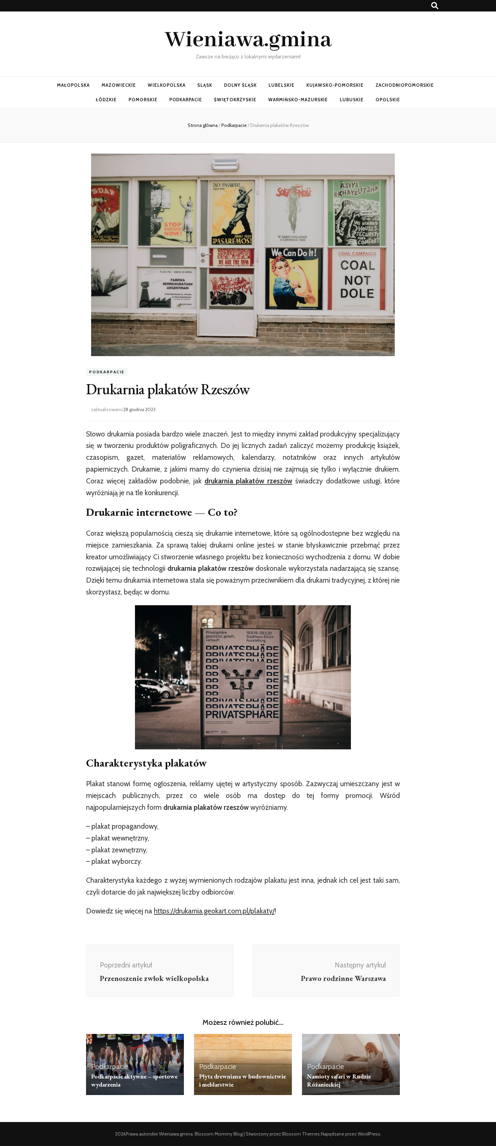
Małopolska (73, 85)
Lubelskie (282, 85)
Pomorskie (143, 99)
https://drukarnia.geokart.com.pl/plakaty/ (214, 911)
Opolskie (388, 99)
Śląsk (204, 85)
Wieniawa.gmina (248, 40)
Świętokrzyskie (235, 99)
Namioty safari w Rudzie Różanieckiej (339, 1080)
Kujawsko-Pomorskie (335, 85)
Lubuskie (352, 99)
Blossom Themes (301, 1134)
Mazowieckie (119, 85)
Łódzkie (106, 99)
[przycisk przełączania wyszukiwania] (434, 5)
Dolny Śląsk (240, 85)
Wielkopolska (167, 85)
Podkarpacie (185, 99)
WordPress (369, 1134)
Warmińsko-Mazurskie (298, 99)
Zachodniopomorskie (405, 85)
